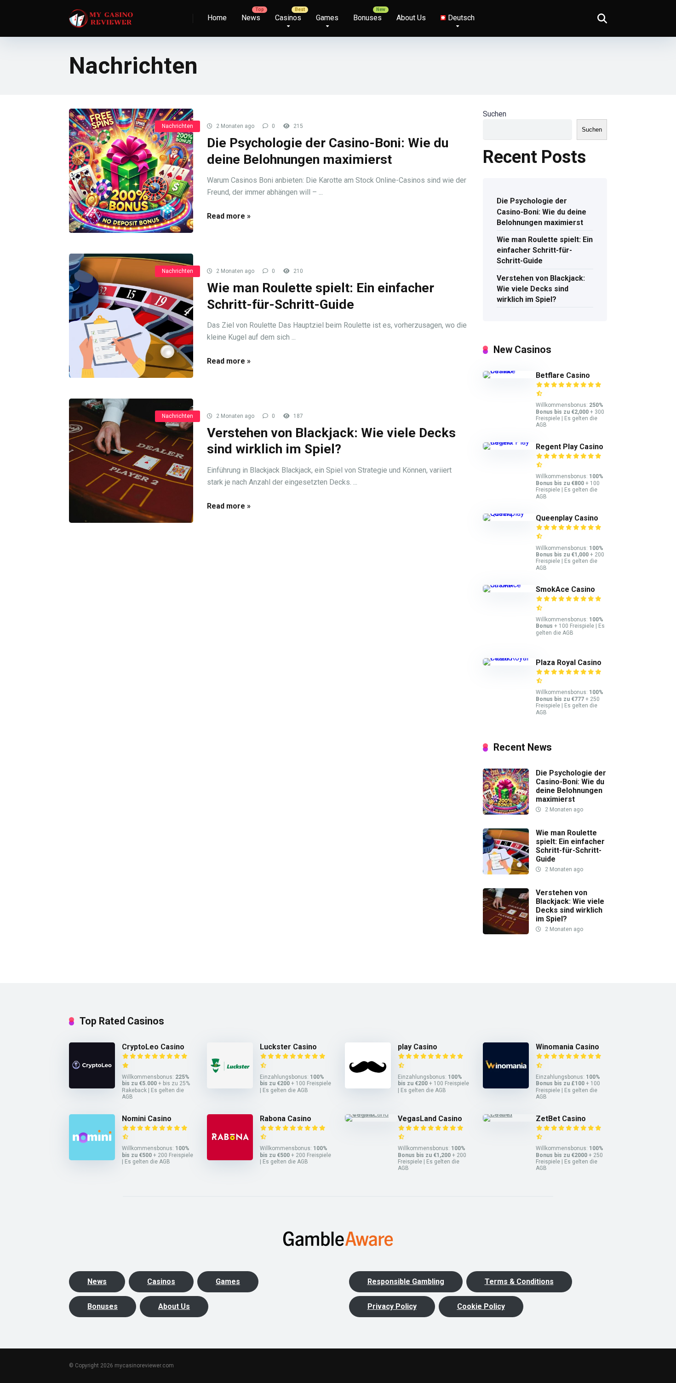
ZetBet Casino (561, 1118)
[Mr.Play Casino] (368, 1086)
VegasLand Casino (430, 1118)
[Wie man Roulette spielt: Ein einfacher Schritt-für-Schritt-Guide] (131, 316)
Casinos (288, 17)
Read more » (229, 216)
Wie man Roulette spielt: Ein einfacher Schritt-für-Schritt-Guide (545, 250)
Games (327, 17)
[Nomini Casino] (92, 1157)
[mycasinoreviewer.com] (101, 15)
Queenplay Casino (567, 518)
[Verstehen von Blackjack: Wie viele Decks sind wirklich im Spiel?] (131, 461)
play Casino (417, 1046)
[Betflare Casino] (509, 370)
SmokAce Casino (565, 589)
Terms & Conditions (519, 1281)
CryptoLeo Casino (153, 1046)
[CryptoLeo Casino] (92, 1086)
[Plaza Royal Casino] (509, 658)
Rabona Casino (285, 1118)
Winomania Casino (567, 1046)
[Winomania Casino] (506, 1086)
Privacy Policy (392, 1306)
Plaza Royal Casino (569, 662)
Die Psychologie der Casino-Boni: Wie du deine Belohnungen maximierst (541, 211)
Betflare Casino (563, 375)
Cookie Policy (481, 1306)
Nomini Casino (147, 1118)
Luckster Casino (288, 1046)
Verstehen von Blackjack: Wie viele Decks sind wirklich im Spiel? (541, 289)
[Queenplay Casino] (509, 513)
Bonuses (367, 17)
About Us (411, 17)
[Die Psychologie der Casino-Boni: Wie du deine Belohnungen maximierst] (131, 171)
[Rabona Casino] (230, 1157)
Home (217, 17)
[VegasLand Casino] (371, 1114)
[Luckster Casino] (230, 1086)
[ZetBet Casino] (509, 1114)
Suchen (494, 114)
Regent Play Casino (569, 446)
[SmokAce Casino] (509, 584)
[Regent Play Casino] (509, 442)
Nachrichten (177, 126)
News (250, 17)
